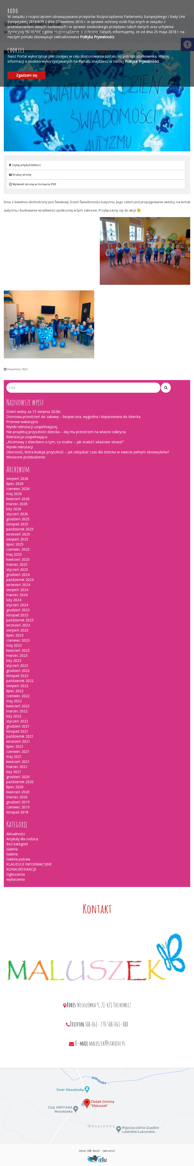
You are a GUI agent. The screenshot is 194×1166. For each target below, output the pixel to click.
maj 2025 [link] (14, 554)
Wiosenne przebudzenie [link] (25, 457)
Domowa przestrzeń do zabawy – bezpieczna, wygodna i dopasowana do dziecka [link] (73, 416)
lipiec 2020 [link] (14, 786)
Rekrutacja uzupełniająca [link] (26, 436)
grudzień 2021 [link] (18, 726)
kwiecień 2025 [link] (18, 559)
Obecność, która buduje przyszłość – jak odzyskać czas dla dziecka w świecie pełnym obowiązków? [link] (87, 452)
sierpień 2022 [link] (17, 685)
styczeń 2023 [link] (17, 665)
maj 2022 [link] (14, 700)
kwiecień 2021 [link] (18, 761)
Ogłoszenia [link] (15, 874)
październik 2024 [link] (20, 579)
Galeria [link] (12, 849)
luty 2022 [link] (13, 716)
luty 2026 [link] (13, 508)
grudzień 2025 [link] (18, 519)
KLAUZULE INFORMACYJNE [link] (29, 864)
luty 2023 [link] (13, 660)
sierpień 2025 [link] (17, 539)
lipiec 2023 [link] (14, 635)
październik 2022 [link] (20, 680)
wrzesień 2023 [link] (18, 625)
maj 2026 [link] (14, 493)
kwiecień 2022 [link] (18, 706)
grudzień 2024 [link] (18, 574)
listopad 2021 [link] (17, 731)
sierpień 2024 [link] (17, 589)
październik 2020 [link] (20, 781)
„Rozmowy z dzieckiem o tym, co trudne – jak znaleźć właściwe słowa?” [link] (65, 441)
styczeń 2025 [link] (17, 569)
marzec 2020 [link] (17, 797)
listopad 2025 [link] (17, 524)
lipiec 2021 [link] (14, 746)
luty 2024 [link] (13, 599)
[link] (95, 174)
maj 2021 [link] (14, 756)
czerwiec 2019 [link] (18, 807)
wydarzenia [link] (15, 879)
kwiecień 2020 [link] (18, 791)
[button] (166, 388)
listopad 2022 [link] (17, 675)
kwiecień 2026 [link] (18, 498)
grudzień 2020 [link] (18, 776)
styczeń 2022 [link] (17, 721)
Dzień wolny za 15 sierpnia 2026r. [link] (33, 411)
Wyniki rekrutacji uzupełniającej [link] (31, 426)
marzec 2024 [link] (17, 594)
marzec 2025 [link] (17, 564)
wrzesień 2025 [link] (18, 534)
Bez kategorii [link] (17, 844)
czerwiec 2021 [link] (18, 751)
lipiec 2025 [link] (14, 544)
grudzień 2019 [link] (18, 802)
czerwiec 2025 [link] (18, 549)
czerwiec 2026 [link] (18, 488)
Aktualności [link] (15, 833)
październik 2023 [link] (20, 620)
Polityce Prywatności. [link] (142, 61)
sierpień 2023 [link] (17, 630)
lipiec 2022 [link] (14, 690)
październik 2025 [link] (20, 529)
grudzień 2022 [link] (18, 670)
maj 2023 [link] (14, 645)
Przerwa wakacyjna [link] (22, 421)
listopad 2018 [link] (17, 812)
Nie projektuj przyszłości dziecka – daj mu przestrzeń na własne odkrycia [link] (66, 431)
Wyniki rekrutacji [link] (19, 447)
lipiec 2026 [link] (14, 483)
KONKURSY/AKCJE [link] (21, 869)
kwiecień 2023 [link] (18, 650)
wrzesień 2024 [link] (18, 584)
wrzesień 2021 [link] (18, 741)
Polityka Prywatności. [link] (97, 36)
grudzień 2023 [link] (18, 610)
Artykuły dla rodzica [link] (22, 838)
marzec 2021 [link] (17, 766)
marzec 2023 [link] (17, 655)
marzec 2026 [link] (17, 503)
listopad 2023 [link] (17, 615)
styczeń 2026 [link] (17, 513)
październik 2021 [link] (20, 736)
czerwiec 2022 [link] (18, 695)
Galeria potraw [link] (18, 859)
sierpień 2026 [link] (17, 478)
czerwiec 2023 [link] (18, 640)
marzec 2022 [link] (17, 711)
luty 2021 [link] (13, 771)
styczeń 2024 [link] (17, 604)
